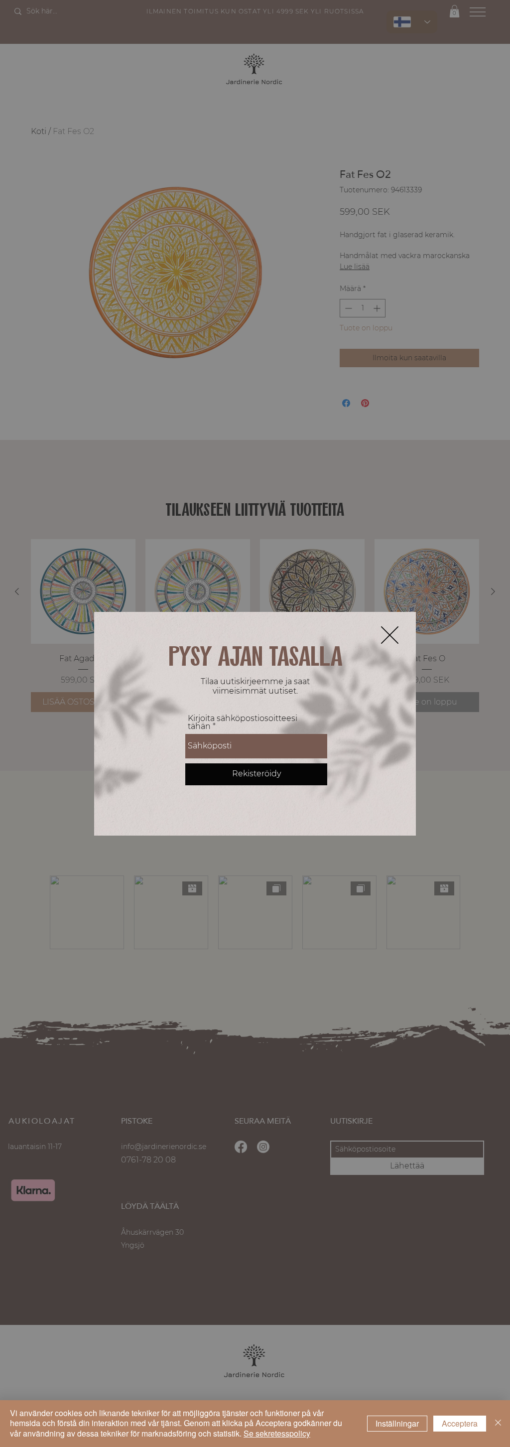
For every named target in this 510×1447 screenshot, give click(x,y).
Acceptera (460, 1423)
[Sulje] (498, 1423)
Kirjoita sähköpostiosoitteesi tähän (242, 722)
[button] (389, 635)
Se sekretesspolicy (277, 1433)
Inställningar (397, 1423)
